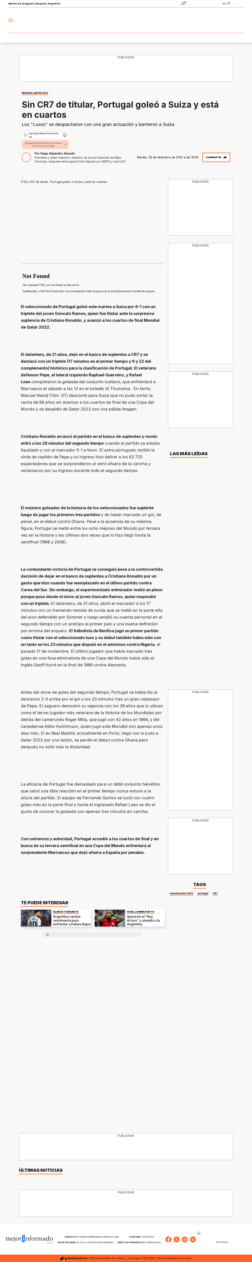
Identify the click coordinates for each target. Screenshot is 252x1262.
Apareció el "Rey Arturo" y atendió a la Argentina (143, 920)
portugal (203, 893)
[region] (126, 68)
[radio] (172, 3)
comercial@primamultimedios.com (91, 1237)
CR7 (215, 893)
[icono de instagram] (233, 20)
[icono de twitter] (224, 20)
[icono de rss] (241, 20)
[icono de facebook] (216, 20)
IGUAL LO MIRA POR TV (140, 912)
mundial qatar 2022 (181, 893)
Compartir (213, 157)
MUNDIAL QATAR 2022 (35, 93)
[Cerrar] (65, 144)
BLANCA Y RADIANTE (66, 912)
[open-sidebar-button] (10, 20)
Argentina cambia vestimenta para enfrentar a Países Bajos (72, 920)
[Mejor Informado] (126, 20)
